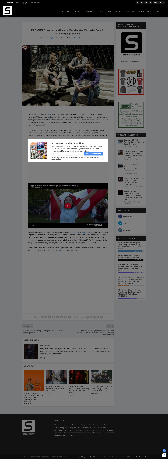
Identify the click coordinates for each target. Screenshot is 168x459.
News (81, 38)
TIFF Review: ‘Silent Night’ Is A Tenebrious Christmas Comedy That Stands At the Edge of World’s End (129, 293)
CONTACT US (129, 457)
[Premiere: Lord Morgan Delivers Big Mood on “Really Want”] (79, 377)
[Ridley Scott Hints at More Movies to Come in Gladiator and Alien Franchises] (120, 179)
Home (62, 11)
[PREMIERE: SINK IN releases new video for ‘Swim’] (56, 377)
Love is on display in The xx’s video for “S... (28, 3)
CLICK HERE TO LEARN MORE (130, 61)
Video (109, 11)
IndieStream (130, 11)
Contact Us (158, 11)
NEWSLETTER (106, 457)
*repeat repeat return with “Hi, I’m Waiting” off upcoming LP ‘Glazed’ (33, 397)
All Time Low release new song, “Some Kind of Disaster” (101, 388)
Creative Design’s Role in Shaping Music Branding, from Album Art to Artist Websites (133, 154)
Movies (77, 11)
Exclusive (75, 38)
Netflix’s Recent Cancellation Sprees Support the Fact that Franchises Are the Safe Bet (133, 196)
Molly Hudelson (53, 38)
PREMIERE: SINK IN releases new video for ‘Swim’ (55, 388)
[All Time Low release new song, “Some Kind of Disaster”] (101, 377)
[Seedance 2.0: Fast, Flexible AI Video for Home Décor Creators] (120, 141)
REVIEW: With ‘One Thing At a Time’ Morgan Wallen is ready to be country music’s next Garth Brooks (130, 246)
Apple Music (74, 232)
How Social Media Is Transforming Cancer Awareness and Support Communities (133, 168)
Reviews (118, 11)
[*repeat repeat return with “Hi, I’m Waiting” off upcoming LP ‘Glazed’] (34, 380)
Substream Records (144, 11)
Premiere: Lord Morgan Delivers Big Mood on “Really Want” (79, 389)
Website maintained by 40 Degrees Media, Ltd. (80, 457)
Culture (102, 11)
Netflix (141, 202)
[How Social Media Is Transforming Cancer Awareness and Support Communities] (120, 166)
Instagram (62, 250)
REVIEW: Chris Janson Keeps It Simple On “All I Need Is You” (129, 256)
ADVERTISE (115, 457)
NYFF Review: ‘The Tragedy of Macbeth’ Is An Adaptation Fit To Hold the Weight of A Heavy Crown (130, 267)
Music (69, 11)
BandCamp (86, 232)
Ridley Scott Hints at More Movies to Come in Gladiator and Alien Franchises (134, 181)
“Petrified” (48, 114)
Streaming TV (89, 11)
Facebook (51, 250)
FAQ (122, 457)
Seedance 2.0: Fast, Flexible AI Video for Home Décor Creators (134, 142)
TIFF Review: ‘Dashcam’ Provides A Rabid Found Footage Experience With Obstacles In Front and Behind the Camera (131, 280)
